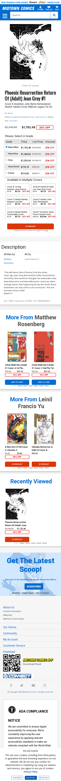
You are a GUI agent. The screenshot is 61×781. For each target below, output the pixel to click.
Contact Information (12, 611)
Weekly (16, 592)
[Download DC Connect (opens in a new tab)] (32, 676)
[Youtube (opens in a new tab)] (33, 686)
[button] (40, 8)
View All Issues (30, 85)
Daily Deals (28, 592)
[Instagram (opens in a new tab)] (45, 686)
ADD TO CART (17, 382)
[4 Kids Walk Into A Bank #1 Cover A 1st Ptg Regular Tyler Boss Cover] (17, 346)
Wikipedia (7, 615)
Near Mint (13, 147)
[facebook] (11, 686)
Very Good (13, 166)
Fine (10, 160)
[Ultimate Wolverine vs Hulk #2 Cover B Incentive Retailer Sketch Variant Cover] (44, 428)
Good (11, 173)
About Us (8, 607)
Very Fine (13, 153)
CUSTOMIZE (17, 778)
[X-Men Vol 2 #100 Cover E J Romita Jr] (17, 428)
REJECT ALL (44, 778)
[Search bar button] (54, 15)
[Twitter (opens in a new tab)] (21, 686)
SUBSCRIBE (34, 586)
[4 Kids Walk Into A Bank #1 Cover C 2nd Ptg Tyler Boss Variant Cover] (44, 346)
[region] (6, 351)
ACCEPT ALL (31, 778)
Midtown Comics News (13, 619)
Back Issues (42, 592)
